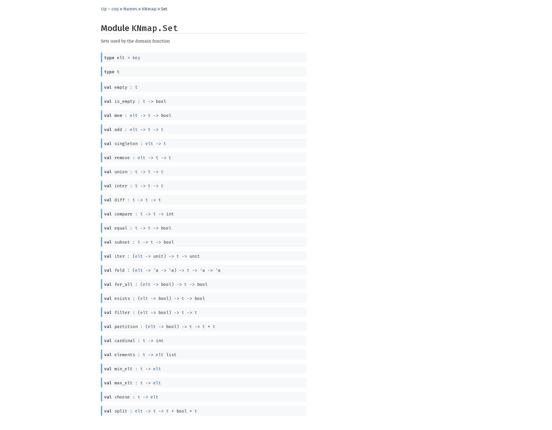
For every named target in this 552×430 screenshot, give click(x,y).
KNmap (149, 8)
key (136, 57)
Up (104, 8)
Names (130, 8)
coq (115, 8)
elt (134, 115)
